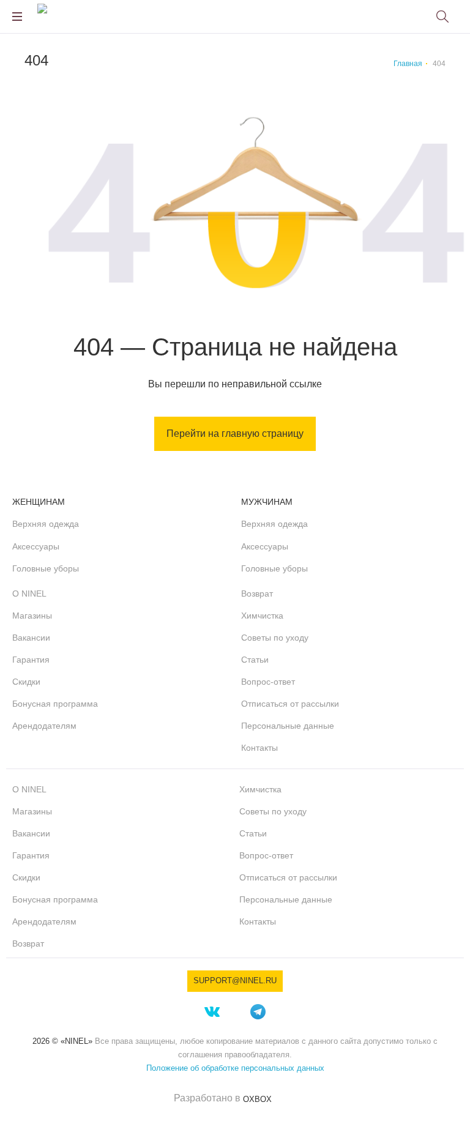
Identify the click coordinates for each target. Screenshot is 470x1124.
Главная (408, 63)
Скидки (26, 682)
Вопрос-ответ (268, 682)
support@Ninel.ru (235, 980)
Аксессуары (35, 546)
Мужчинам (267, 502)
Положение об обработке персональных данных (235, 1068)
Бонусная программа (55, 704)
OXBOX (257, 1099)
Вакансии (31, 637)
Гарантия (31, 659)
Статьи (255, 659)
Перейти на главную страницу (235, 433)
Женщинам (38, 502)
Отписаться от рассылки (290, 704)
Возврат (257, 593)
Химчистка (262, 615)
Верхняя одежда (45, 524)
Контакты (259, 748)
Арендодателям (44, 726)
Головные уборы (45, 568)
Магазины (32, 615)
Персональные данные (287, 726)
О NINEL (29, 593)
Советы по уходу (274, 637)
